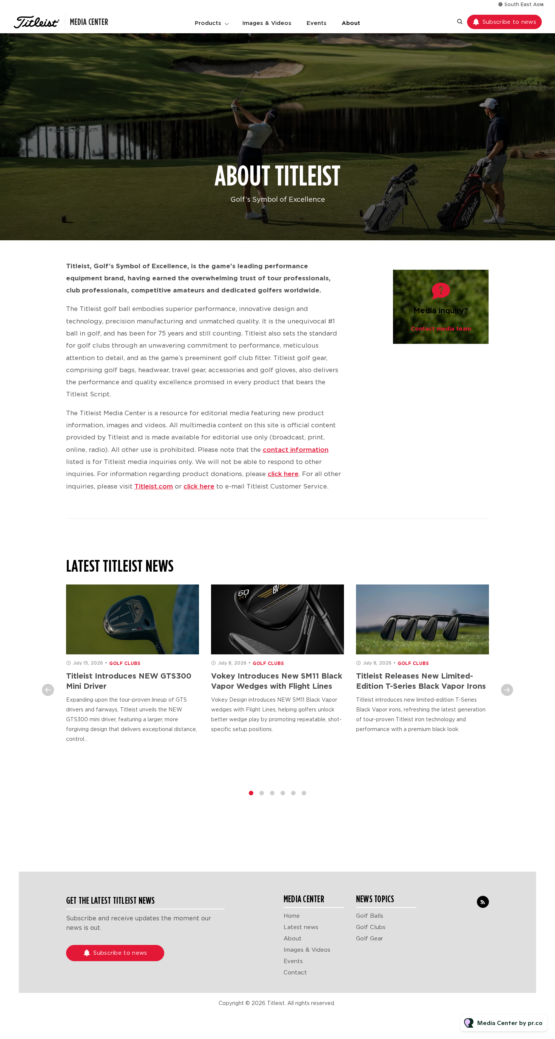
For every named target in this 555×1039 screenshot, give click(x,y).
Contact (295, 972)
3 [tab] (272, 793)
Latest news (301, 927)
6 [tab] (304, 793)
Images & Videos (266, 23)
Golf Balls (369, 915)
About (351, 23)
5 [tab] (293, 793)
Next (507, 690)
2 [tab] (261, 793)
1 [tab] (251, 793)
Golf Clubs (124, 663)
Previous (48, 690)
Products (208, 23)
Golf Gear (369, 938)
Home (292, 915)
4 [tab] (283, 793)
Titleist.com (153, 486)
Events (317, 23)
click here (283, 474)
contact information (295, 449)
